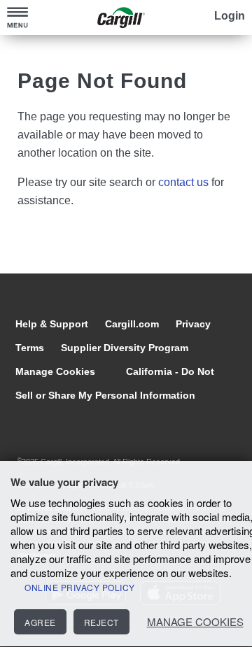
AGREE (40, 622)
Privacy (193, 323)
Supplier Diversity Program (124, 347)
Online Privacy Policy (79, 587)
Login (229, 16)
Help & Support (53, 323)
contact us (183, 182)
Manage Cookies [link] (55, 371)
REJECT (101, 622)
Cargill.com (133, 323)
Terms (31, 347)
